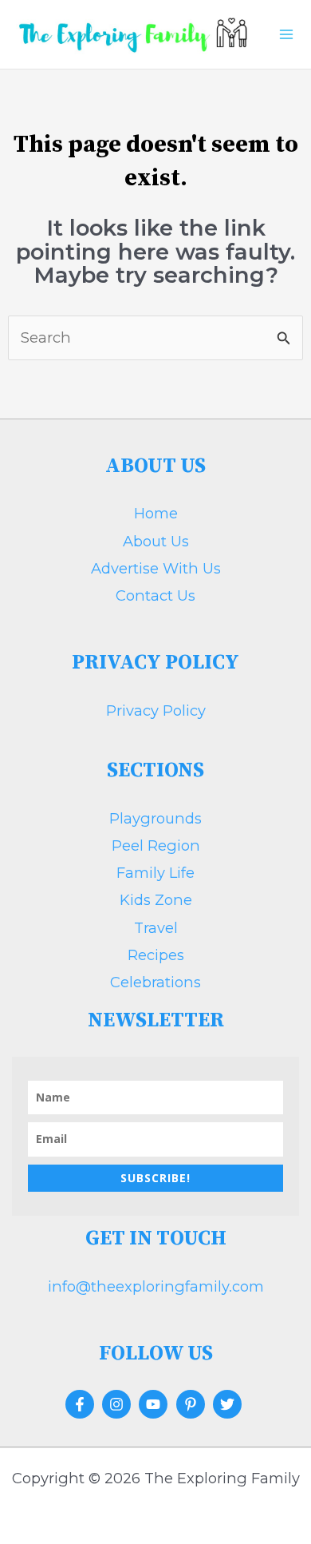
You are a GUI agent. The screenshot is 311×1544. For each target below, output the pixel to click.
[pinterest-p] (192, 1404)
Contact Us (155, 595)
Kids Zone (156, 900)
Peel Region (156, 845)
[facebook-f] (81, 1404)
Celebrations (155, 982)
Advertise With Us (156, 568)
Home (156, 513)
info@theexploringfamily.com (156, 1286)
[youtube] (155, 1404)
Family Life (155, 872)
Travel (156, 928)
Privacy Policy (156, 710)
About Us (156, 541)
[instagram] (118, 1404)
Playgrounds (155, 818)
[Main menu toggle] (286, 34)
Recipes (156, 955)
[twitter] (229, 1404)
